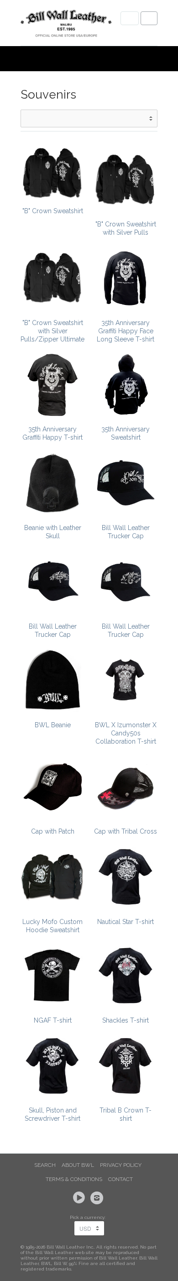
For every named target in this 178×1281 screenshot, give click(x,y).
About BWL (78, 1165)
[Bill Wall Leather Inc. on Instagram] (98, 1198)
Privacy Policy (120, 1165)
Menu (129, 18)
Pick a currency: (89, 1217)
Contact (120, 1179)
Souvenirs (48, 94)
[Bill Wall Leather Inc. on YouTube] (80, 1198)
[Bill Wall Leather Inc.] (66, 25)
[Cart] (149, 18)
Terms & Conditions (74, 1179)
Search (45, 1165)
